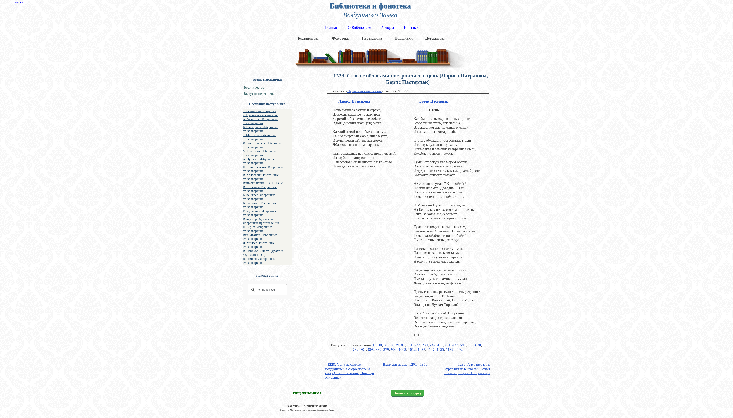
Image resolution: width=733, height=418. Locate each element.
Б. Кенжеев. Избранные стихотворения (259, 197)
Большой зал (308, 38)
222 (417, 345)
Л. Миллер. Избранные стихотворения (259, 245)
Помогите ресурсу (407, 393)
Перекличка (372, 38)
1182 (449, 350)
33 (386, 345)
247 (432, 345)
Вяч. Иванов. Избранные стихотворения (260, 237)
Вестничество (254, 87)
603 (470, 345)
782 (355, 350)
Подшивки (404, 38)
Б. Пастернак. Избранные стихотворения (260, 129)
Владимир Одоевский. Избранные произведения (261, 221)
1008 (402, 350)
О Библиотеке (359, 27)
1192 (459, 350)
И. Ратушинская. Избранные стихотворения (262, 145)
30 (380, 345)
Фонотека (340, 38)
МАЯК (19, 2)
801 (363, 350)
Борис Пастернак (433, 101)
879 (386, 350)
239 (425, 345)
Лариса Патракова (354, 101)
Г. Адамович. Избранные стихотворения (260, 213)
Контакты (412, 27)
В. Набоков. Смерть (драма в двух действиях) (263, 253)
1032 (412, 350)
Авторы (387, 27)
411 (440, 345)
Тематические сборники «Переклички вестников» (260, 113)
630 (478, 345)
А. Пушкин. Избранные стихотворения (259, 161)
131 (410, 345)
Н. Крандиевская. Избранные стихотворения (263, 169)
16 (374, 345)
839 (378, 350)
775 (486, 345)
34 (391, 345)
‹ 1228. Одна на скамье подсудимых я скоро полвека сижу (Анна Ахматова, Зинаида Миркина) (349, 370)
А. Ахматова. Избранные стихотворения (260, 121)
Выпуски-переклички (260, 94)
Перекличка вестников (364, 91)
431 (447, 345)
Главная (331, 27)
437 (455, 345)
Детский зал (435, 38)
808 (371, 350)
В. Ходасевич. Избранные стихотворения (261, 177)
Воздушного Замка (370, 14)
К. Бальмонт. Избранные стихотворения (260, 205)
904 (394, 350)
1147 (431, 350)
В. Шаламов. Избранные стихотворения (260, 189)
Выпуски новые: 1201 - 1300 (405, 364)
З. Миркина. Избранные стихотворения (259, 137)
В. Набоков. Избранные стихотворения (259, 260)
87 (403, 345)
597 (463, 345)
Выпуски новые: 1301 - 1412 (263, 183)
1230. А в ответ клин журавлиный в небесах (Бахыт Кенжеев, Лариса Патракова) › (467, 368)
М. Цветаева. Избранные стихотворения (260, 153)
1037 (421, 350)
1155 (440, 350)
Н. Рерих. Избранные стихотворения (257, 228)
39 (397, 345)
